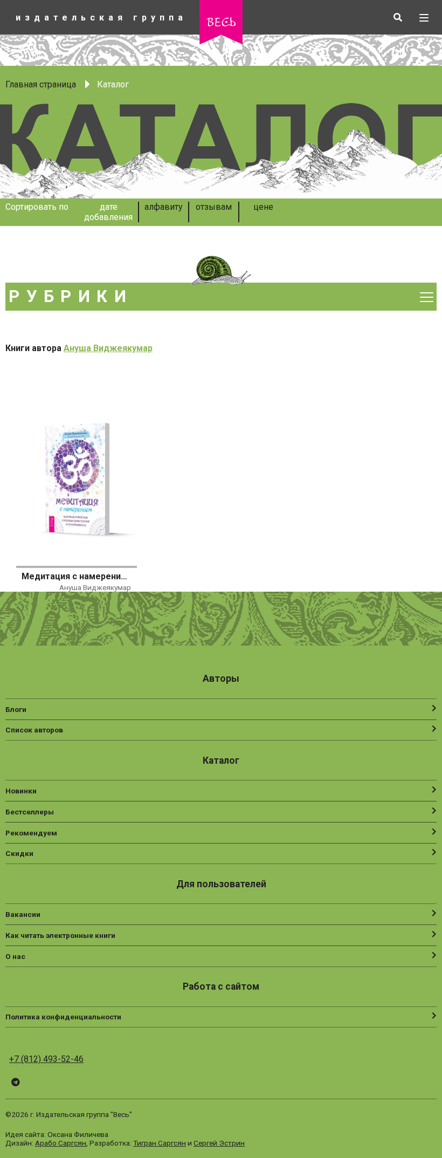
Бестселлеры (29, 811)
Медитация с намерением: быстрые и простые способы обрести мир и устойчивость (76, 576)
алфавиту (163, 207)
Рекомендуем (31, 832)
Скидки (19, 853)
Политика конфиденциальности (63, 1016)
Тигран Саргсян (159, 1143)
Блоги (15, 709)
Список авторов (34, 729)
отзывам (214, 207)
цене (263, 207)
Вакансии (22, 914)
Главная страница (40, 84)
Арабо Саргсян (60, 1143)
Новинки (21, 790)
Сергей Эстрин (219, 1143)
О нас (15, 956)
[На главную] (221, 41)
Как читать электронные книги (60, 935)
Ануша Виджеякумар (108, 348)
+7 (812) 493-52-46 (46, 1059)
